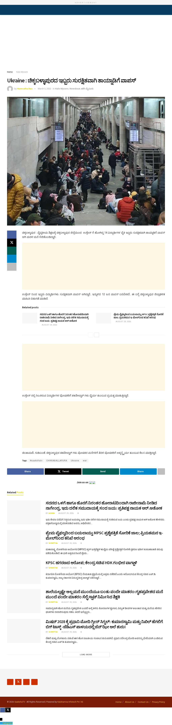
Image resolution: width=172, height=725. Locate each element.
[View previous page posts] (90, 335)
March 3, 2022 (44, 88)
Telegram (7, 723)
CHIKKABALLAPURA (56, 460)
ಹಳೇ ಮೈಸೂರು (87, 88)
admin (52, 513)
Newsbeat (75, 88)
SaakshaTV (19, 702)
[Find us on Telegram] (34, 682)
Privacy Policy (158, 702)
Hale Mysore (22, 72)
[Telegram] (1, 723)
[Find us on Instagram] (26, 682)
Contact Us (143, 702)
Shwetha (53, 543)
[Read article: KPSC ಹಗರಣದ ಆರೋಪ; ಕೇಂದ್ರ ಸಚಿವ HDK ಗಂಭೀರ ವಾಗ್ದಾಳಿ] (24, 572)
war (85, 460)
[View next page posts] (96, 335)
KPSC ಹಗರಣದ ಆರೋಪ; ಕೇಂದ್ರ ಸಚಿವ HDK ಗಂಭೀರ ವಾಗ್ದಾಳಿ (91, 562)
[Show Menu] (8, 10)
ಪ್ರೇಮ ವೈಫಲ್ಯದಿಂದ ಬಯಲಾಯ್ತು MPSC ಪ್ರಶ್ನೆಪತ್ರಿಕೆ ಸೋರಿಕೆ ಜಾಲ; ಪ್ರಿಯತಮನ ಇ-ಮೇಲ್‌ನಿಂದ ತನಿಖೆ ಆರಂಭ (138, 316)
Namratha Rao (24, 88)
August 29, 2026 (49, 325)
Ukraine (75, 460)
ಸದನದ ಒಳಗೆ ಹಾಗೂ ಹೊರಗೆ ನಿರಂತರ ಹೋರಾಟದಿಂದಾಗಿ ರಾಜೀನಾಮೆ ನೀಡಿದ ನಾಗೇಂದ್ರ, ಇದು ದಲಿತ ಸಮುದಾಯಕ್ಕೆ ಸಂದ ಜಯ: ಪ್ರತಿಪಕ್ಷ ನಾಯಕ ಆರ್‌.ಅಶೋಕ (64, 317)
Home (10, 72)
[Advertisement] (86, 43)
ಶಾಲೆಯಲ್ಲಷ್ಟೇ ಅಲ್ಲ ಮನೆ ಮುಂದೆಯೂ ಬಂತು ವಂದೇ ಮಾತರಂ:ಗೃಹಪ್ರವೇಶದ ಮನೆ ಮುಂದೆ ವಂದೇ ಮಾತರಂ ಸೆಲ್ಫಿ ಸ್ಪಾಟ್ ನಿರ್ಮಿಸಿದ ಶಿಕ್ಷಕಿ (104, 594)
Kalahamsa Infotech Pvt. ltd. (70, 702)
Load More (86, 655)
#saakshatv (36, 460)
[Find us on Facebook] (10, 682)
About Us (129, 702)
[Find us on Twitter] (18, 682)
